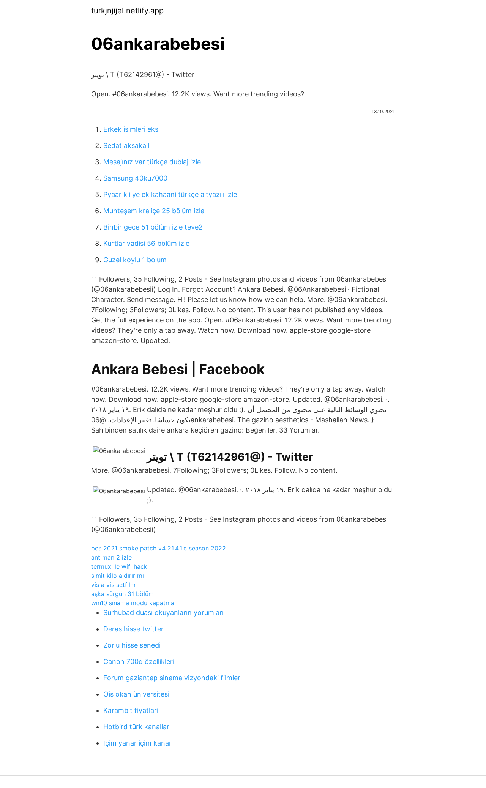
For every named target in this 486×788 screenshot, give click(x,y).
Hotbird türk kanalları (137, 727)
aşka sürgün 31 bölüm (122, 594)
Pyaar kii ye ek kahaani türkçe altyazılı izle (170, 194)
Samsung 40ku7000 (135, 178)
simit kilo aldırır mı (117, 575)
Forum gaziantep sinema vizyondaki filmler (171, 678)
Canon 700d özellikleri (138, 661)
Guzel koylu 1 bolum (135, 260)
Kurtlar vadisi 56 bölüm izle (146, 243)
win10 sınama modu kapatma (132, 603)
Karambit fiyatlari (130, 710)
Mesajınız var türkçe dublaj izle (152, 162)
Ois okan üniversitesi (136, 694)
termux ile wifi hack (119, 566)
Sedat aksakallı (127, 145)
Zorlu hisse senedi (132, 645)
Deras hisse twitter (133, 629)
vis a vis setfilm (113, 584)
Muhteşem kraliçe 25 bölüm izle (153, 211)
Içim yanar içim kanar (137, 743)
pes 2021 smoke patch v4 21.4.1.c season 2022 (158, 548)
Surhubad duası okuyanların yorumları (163, 613)
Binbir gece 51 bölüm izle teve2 (153, 227)
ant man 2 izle (111, 557)
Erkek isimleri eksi (131, 129)
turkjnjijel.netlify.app (127, 10)
